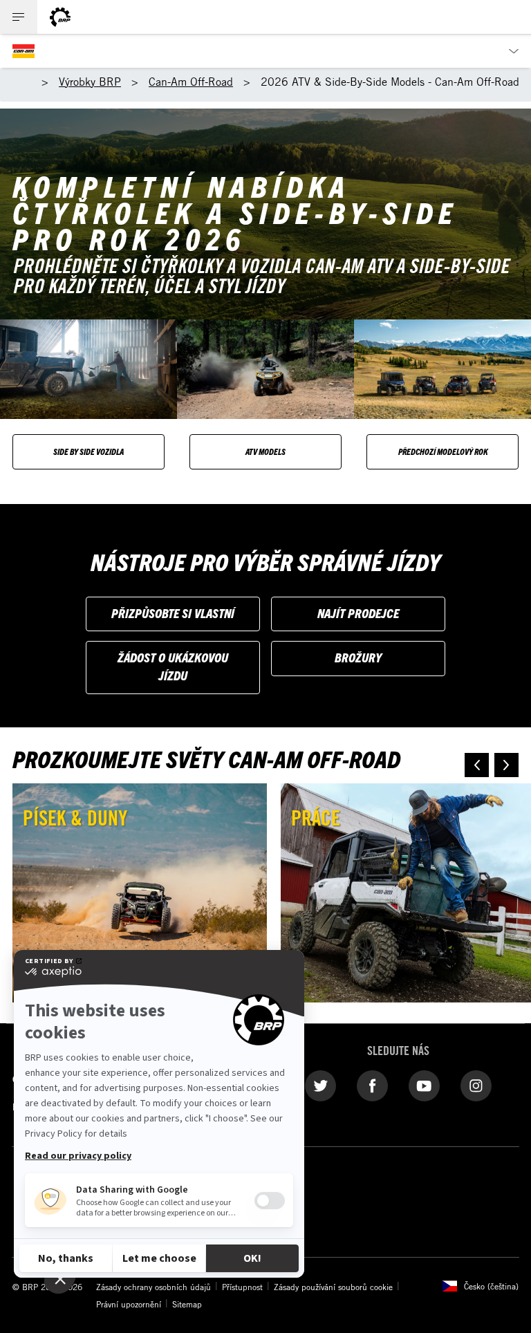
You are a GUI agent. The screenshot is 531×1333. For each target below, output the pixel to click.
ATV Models (265, 451)
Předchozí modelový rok (442, 451)
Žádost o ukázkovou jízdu (173, 666)
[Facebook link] (372, 1085)
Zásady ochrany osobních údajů (153, 1286)
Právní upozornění (128, 1303)
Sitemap (187, 1303)
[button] (477, 765)
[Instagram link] (476, 1085)
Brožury (358, 657)
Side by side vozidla (88, 451)
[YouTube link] (424, 1085)
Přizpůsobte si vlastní (172, 613)
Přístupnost (242, 1286)
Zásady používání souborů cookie (333, 1286)
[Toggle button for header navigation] (18, 17)
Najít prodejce (358, 613)
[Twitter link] (320, 1085)
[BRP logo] (60, 17)
